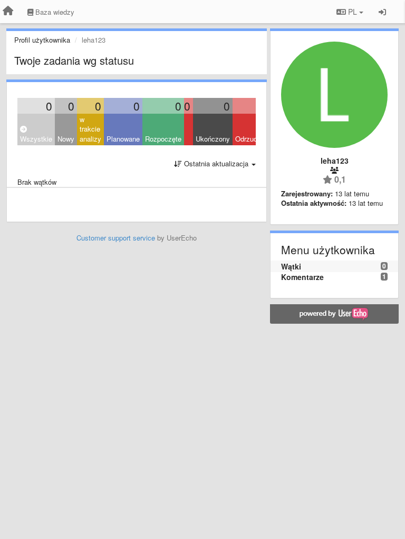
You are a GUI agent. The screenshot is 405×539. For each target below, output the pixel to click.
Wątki (291, 266)
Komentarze (302, 277)
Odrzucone (251, 139)
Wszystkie (36, 139)
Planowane (123, 139)
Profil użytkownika (42, 40)
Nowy (65, 139)
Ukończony (213, 139)
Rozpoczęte (163, 139)
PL (352, 11)
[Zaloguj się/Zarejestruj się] (382, 12)
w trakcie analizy (90, 129)
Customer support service (115, 238)
